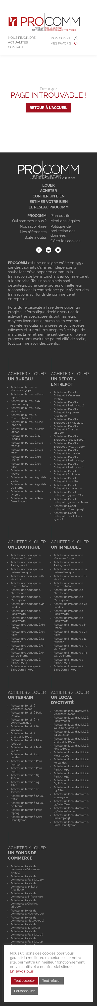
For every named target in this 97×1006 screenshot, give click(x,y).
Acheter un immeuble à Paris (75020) (68, 564)
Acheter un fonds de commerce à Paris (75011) (27, 940)
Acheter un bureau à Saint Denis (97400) (27, 500)
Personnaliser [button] (24, 991)
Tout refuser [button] (51, 981)
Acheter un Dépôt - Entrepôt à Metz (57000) (69, 445)
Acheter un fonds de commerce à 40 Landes (25, 926)
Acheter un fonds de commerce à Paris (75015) (27, 933)
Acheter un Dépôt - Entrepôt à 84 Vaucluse (68, 421)
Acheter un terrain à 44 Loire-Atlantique (25, 721)
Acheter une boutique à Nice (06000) (26, 591)
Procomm (37, 215)
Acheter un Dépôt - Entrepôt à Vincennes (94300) (67, 395)
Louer (48, 185)
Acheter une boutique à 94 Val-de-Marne (27, 654)
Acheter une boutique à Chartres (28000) (26, 585)
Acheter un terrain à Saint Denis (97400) (26, 818)
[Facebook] (39, 250)
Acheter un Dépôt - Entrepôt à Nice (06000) (69, 438)
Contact (15, 47)
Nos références (33, 232)
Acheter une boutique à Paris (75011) (26, 619)
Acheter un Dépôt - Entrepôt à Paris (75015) (69, 459)
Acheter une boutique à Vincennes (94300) (26, 557)
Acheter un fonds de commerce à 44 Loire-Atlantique (25, 886)
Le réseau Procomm (49, 207)
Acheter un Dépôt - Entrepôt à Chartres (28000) (66, 429)
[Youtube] (58, 250)
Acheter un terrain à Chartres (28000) (23, 735)
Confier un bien (48, 196)
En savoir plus (22, 971)
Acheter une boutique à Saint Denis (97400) (26, 668)
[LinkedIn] (48, 250)
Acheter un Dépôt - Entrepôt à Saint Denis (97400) (68, 516)
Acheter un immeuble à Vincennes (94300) (68, 557)
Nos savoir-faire (33, 226)
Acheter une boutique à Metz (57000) (26, 598)
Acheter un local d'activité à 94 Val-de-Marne (71, 810)
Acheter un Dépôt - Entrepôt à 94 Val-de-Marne (71, 501)
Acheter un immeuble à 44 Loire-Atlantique (70, 571)
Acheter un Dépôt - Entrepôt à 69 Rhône (67, 473)
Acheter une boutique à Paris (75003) (26, 661)
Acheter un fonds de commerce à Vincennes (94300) (25, 869)
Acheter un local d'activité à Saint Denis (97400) (71, 824)
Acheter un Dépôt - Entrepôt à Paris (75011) (68, 466)
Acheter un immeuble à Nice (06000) (68, 591)
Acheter (48, 190)
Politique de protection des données (62, 231)
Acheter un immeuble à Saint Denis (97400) (68, 668)
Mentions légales (65, 221)
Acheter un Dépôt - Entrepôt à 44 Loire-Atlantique (66, 412)
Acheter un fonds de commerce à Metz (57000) (27, 919)
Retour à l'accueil (48, 107)
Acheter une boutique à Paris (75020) (26, 564)
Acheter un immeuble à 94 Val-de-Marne (70, 654)
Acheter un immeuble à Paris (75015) (68, 612)
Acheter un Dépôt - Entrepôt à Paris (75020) (69, 404)
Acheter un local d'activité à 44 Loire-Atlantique (71, 726)
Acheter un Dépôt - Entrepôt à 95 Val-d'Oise (69, 494)
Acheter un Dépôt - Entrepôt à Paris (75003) (69, 507)
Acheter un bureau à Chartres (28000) (24, 416)
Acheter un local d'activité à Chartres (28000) (71, 740)
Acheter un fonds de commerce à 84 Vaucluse (27, 895)
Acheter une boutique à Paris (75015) (26, 612)
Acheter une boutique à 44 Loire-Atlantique (27, 571)
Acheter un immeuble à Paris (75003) (68, 661)
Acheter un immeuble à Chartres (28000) (68, 585)
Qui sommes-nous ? (29, 221)
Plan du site (60, 215)
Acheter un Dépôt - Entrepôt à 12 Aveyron (68, 487)
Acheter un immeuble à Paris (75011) (68, 619)
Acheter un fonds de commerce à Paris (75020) (27, 878)
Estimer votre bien (49, 201)
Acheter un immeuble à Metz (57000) (68, 598)
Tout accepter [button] (24, 981)
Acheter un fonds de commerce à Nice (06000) (27, 912)
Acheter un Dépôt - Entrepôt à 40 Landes (67, 452)
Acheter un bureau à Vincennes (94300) (24, 389)
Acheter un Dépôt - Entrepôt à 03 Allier (66, 480)
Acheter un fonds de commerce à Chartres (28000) (24, 903)
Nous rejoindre (22, 37)
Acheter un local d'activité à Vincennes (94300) (71, 712)
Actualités (18, 42)
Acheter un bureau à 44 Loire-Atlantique (25, 402)
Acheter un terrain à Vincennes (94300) (23, 707)
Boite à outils (35, 237)
